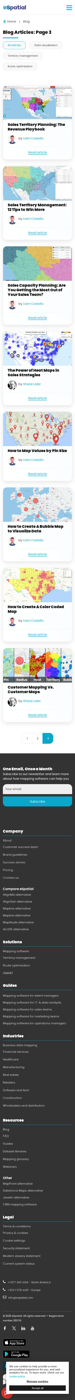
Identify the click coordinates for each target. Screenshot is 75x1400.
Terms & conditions (17, 1226)
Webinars (10, 1166)
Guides (8, 1143)
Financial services (16, 1052)
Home (11, 21)
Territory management (23, 55)
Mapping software (16, 951)
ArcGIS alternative (16, 929)
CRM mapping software (20, 1204)
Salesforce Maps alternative (23, 1190)
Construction (12, 1098)
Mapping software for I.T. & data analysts (32, 1002)
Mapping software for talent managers (31, 995)
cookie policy (17, 1376)
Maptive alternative (16, 915)
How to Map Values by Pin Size (37, 450)
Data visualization (46, 45)
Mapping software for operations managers (34, 1023)
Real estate (11, 1075)
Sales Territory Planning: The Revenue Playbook (36, 127)
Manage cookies (37, 1381)
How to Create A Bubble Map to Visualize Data (35, 528)
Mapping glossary (16, 1159)
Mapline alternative (17, 908)
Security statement (16, 1248)
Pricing (8, 870)
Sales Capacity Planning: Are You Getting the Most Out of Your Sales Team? (37, 290)
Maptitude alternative (18, 922)
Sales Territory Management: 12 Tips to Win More (37, 207)
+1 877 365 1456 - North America (29, 1282)
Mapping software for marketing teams (31, 1016)
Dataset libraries (15, 1151)
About (7, 840)
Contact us (11, 877)
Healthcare (11, 1059)
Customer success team (20, 847)
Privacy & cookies (15, 1233)
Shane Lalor (32, 384)
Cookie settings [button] (14, 1240)
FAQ (6, 1136)
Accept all (37, 1388)
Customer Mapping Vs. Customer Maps (31, 689)
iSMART (8, 973)
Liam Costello (33, 138)
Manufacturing (13, 1067)
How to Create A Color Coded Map (36, 609)
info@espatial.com (20, 1297)
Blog (6, 1129)
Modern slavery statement (21, 1256)
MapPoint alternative (18, 1183)
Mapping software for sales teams (27, 1009)
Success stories (14, 862)
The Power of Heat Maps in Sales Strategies (33, 372)
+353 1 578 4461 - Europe (24, 1290)
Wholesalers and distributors (24, 1105)
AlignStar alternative (17, 901)
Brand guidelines (15, 854)
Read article (37, 152)
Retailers (9, 1082)
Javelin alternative (16, 1197)
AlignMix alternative (17, 894)
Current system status (19, 1263)
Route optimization (20, 66)
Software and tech (16, 1090)
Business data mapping (20, 1045)
